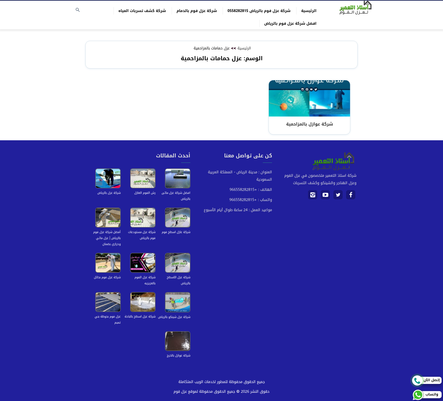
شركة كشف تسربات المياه (142, 10)
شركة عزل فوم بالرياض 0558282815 (258, 10)
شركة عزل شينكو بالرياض (174, 317)
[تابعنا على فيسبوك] (351, 196)
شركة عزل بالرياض (109, 193)
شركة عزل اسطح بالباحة (140, 316)
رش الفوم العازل (145, 193)
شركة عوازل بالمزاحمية (309, 124)
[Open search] (78, 10)
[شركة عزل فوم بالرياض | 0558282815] (355, 8)
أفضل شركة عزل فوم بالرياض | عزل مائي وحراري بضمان (107, 238)
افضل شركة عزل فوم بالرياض (290, 23)
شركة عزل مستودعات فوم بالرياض (142, 235)
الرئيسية (309, 10)
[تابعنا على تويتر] (338, 196)
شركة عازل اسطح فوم (176, 232)
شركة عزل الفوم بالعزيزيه (145, 280)
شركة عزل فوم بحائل (107, 277)
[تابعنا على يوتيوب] (325, 196)
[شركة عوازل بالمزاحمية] (309, 98)
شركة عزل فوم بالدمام (197, 10)
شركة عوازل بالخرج (178, 355)
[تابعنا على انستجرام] (313, 196)
